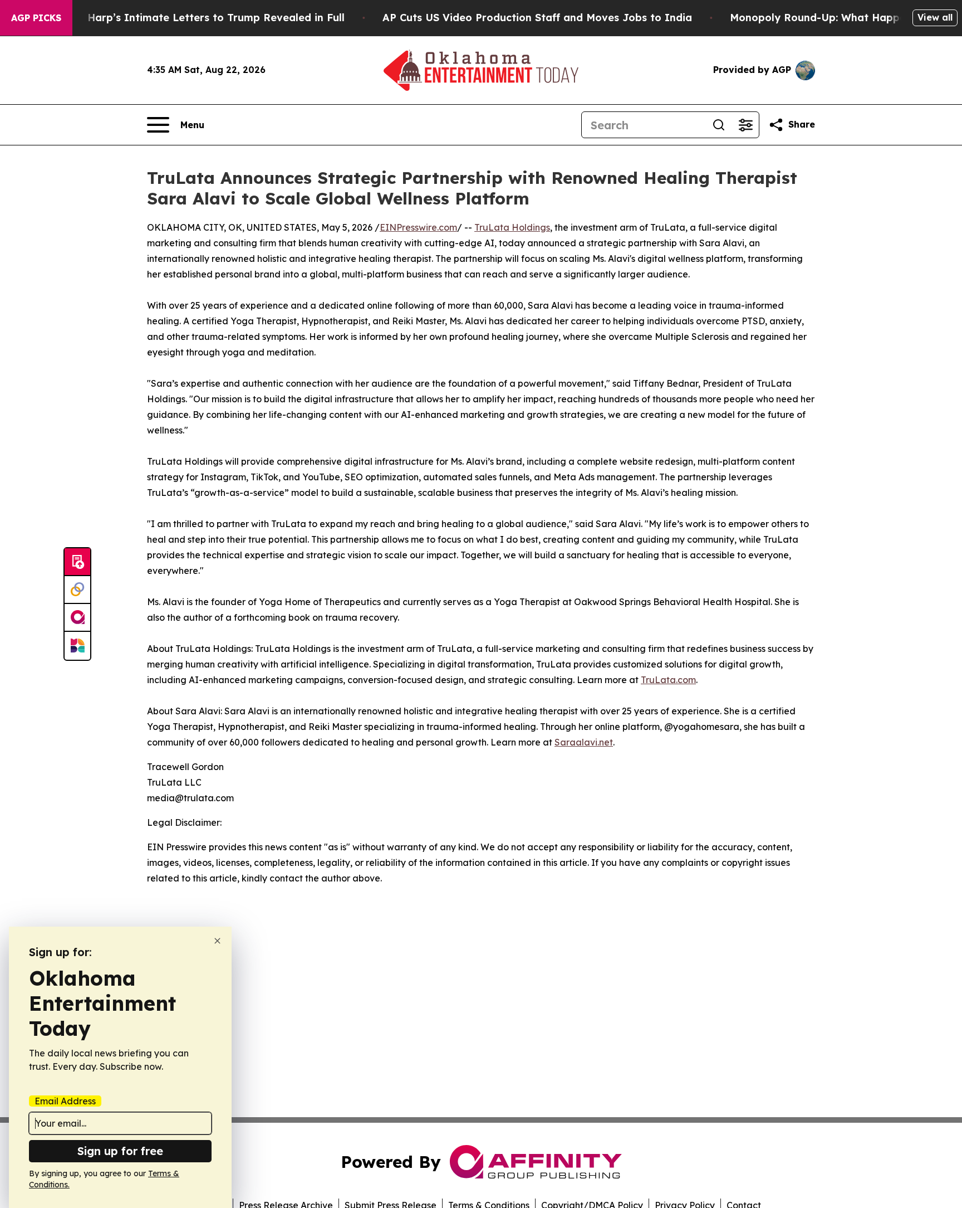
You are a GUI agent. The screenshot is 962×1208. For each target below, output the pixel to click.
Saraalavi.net (583, 742)
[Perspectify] (77, 590)
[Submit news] (77, 562)
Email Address (65, 1101)
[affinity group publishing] (77, 618)
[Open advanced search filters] (745, 125)
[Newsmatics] (77, 646)
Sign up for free (120, 1151)
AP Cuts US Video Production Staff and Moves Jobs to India (537, 17)
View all (935, 17)
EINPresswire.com (418, 227)
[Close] (217, 941)
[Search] (718, 125)
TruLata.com (668, 679)
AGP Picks (36, 17)
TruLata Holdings (512, 227)
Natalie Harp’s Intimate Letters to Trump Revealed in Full (195, 17)
